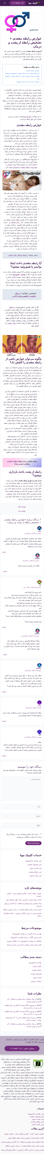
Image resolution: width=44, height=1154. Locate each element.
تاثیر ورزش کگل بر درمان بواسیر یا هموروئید (26, 937)
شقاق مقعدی (37, 970)
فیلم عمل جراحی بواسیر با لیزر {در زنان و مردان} (24, 945)
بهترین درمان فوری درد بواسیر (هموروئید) (27, 934)
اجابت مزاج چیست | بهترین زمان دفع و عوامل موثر (24, 900)
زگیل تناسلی (37, 966)
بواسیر (23, 274)
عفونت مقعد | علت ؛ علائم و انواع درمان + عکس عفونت (23, 1134)
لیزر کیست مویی (36, 868)
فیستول (15, 167)
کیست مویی (37, 978)
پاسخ (4, 552)
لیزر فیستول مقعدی (34, 864)
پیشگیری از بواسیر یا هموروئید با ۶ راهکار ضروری (24, 941)
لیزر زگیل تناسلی (35, 876)
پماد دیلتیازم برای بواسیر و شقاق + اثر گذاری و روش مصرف (22, 1142)
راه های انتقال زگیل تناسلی (17, 255)
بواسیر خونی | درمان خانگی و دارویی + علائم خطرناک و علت (22, 1150)
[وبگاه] (21, 826)
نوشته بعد (21, 511)
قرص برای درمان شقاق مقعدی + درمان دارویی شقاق (22, 910)
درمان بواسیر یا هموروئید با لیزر (24, 294)
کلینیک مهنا (32, 3)
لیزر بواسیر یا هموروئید (33, 861)
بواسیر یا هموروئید (35, 963)
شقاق (11, 307)
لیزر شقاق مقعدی (35, 872)
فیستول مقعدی (36, 974)
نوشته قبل (22, 507)
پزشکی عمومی (36, 981)
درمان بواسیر (12, 323)
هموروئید (16, 274)
